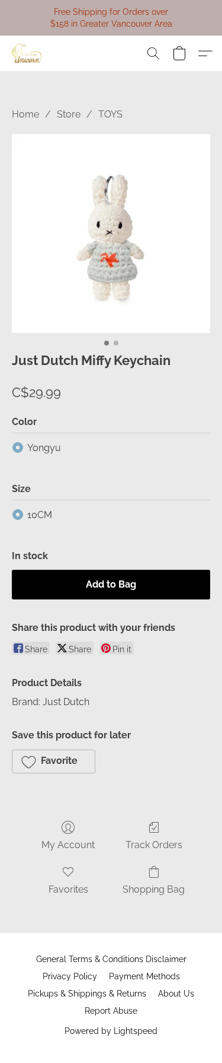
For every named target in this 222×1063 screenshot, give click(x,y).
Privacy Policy (70, 976)
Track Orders (154, 845)
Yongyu (44, 447)
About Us (176, 993)
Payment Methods (144, 976)
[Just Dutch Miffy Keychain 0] (111, 233)
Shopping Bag (154, 889)
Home (25, 114)
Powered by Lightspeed (111, 1031)
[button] (27, 53)
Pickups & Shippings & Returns (87, 993)
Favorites (68, 889)
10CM (39, 515)
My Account (68, 845)
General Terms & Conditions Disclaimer (111, 959)
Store (69, 114)
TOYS (110, 114)
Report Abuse (111, 1011)
